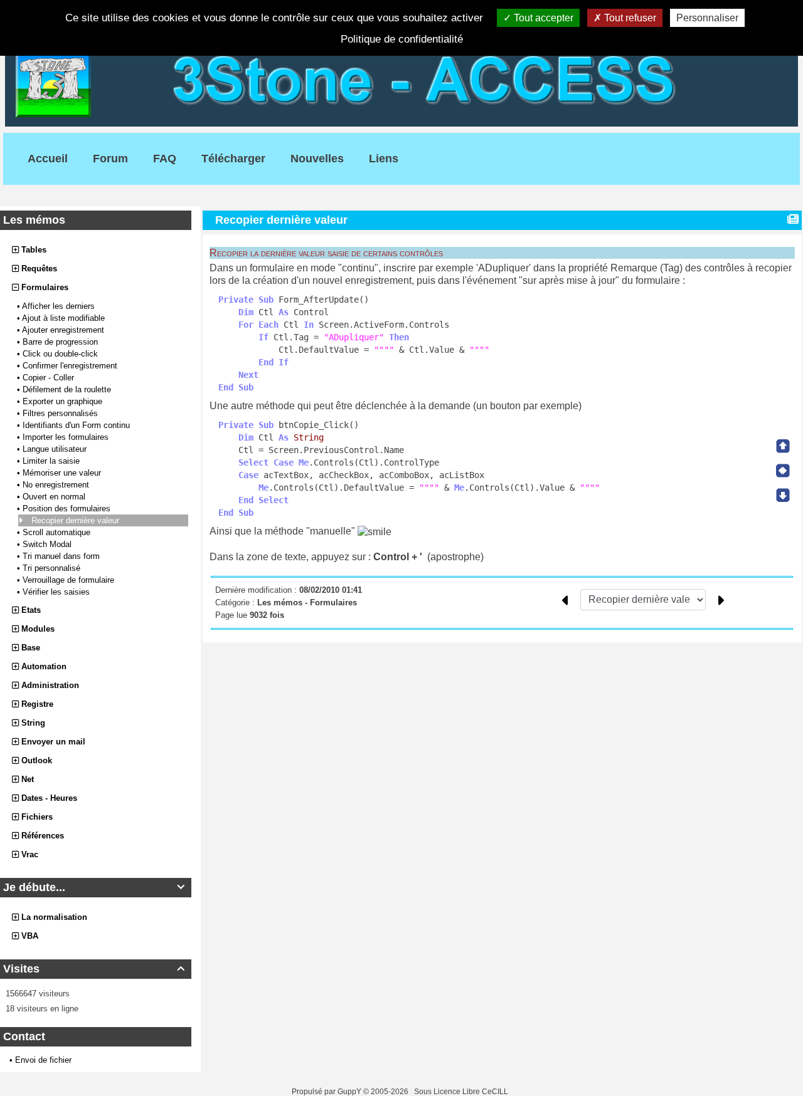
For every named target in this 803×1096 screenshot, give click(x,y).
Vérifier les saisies (57, 592)
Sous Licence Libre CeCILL (462, 1091)
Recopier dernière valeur (76, 520)
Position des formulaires (68, 508)
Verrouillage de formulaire (70, 580)
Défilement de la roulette (68, 389)
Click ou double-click (61, 353)
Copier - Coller (50, 377)
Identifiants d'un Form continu (77, 425)
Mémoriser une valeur (63, 473)
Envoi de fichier (43, 1060)
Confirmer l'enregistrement (71, 365)
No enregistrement (57, 484)
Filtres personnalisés (61, 413)
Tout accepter (542, 18)
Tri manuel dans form (62, 556)
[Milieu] (782, 470)
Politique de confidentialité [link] (402, 39)
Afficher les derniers (59, 306)
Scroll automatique (58, 532)
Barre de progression (61, 342)
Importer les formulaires (67, 437)
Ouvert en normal (55, 496)
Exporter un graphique (64, 401)
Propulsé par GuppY (327, 1091)
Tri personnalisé (53, 568)
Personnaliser (707, 18)
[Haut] (782, 446)
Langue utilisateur (56, 449)
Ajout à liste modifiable (64, 318)
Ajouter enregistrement (64, 330)
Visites (93, 969)
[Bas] (782, 495)
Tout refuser (629, 18)
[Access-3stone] (401, 78)
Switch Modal (48, 544)
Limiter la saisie (52, 461)
